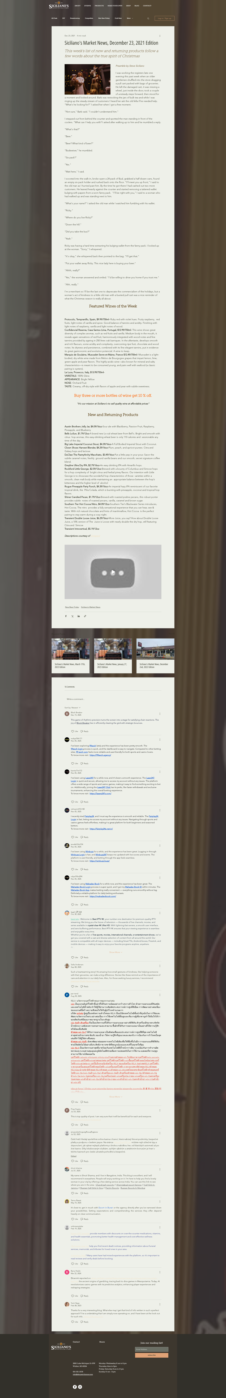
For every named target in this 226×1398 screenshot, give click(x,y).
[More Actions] (159, 713)
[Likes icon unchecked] (72, 731)
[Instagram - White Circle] (80, 1387)
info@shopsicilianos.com (83, 1374)
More (129, 18)
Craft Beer (118, 18)
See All (171, 633)
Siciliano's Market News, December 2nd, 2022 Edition (154, 666)
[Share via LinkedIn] (78, 616)
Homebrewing (75, 18)
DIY (63, 18)
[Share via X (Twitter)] (72, 616)
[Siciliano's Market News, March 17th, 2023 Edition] (70, 649)
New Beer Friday (104, 18)
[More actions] (159, 35)
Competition (89, 18)
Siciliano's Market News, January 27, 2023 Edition (112, 666)
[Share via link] (85, 616)
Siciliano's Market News (90, 607)
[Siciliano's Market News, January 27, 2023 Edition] (113, 649)
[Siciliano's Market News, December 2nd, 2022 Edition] (155, 649)
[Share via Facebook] (66, 616)
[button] (99, 6)
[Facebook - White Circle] (75, 1387)
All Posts (54, 18)
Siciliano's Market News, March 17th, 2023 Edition (70, 666)
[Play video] (113, 572)
